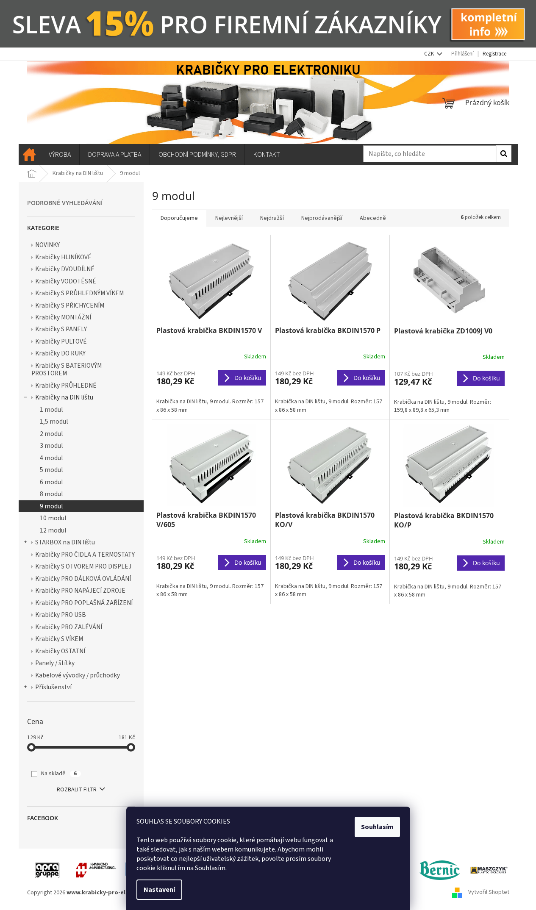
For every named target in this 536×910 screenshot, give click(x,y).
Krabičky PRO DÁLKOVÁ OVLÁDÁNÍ (83, 578)
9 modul (51, 506)
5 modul (51, 469)
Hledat (503, 153)
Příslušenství (53, 687)
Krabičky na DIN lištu (64, 397)
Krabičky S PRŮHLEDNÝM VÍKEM (79, 293)
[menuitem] (29, 154)
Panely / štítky (55, 663)
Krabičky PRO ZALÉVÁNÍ (68, 627)
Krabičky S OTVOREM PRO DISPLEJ (83, 566)
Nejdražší (272, 218)
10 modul (53, 518)
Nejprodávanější (321, 218)
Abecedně (373, 218)
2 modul (51, 433)
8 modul (51, 494)
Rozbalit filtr (77, 789)
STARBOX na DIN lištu (65, 542)
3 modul (51, 445)
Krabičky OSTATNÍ (60, 651)
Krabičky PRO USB (60, 614)
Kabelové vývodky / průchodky (77, 675)
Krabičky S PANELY (61, 329)
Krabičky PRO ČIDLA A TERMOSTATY (85, 554)
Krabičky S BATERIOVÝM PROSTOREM (66, 369)
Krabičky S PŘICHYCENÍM (69, 305)
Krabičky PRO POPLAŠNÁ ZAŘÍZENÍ (84, 603)
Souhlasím (377, 827)
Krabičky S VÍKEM (59, 639)
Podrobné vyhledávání (65, 203)
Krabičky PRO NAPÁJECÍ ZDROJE (80, 590)
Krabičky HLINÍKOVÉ (63, 257)
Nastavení (159, 889)
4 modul (51, 458)
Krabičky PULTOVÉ (61, 341)
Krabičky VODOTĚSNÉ (65, 281)
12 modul (53, 530)
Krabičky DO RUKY (60, 353)
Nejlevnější (229, 218)
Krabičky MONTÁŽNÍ (63, 317)
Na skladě (59, 773)
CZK (429, 54)
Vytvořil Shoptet (488, 892)
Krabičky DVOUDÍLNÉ (64, 269)
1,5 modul (54, 421)
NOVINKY (47, 245)
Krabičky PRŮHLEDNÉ (66, 385)
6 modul (51, 482)
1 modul (51, 409)
